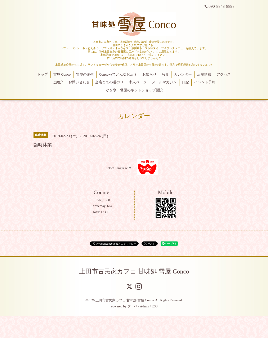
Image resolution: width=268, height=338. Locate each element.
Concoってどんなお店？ (118, 74)
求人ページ (138, 82)
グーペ (132, 306)
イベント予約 (204, 82)
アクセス (223, 74)
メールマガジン (164, 82)
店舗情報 (204, 74)
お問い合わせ (79, 82)
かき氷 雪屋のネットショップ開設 (134, 90)
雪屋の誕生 (85, 74)
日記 (185, 82)
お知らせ (149, 74)
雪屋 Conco (62, 74)
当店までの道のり (109, 82)
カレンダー (183, 74)
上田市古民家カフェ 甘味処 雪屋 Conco (134, 271)
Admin (144, 306)
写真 (165, 74)
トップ (42, 74)
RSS (155, 306)
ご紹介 (58, 82)
